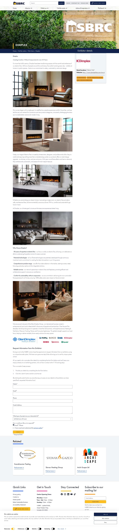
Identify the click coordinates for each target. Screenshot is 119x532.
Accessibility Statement (19, 505)
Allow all (105, 514)
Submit (18, 432)
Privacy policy (17, 494)
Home (15, 8)
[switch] (27, 529)
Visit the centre (61, 8)
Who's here (31, 51)
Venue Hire (84, 3)
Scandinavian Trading (22, 464)
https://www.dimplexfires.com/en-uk (94, 72)
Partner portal (16, 499)
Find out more (18, 468)
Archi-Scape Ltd (83, 467)
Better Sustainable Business (20, 502)
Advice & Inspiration (82, 8)
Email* (15, 391)
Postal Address (17, 405)
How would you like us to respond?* (24, 423)
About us (27, 8)
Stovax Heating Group (54, 467)
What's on (44, 8)
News (68, 3)
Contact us (75, 3)
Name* (15, 384)
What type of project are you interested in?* (26, 416)
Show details (61, 529)
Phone (15, 398)
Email (16, 425)
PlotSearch (101, 8)
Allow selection (105, 518)
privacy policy (38, 428)
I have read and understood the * (29, 428)
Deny (105, 522)
